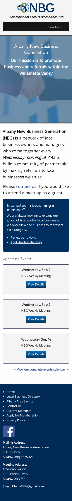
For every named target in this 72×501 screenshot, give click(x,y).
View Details (36, 284)
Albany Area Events (19, 401)
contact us (26, 186)
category (20, 230)
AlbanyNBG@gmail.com (27, 486)
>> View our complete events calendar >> (41, 369)
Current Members (18, 411)
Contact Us (14, 406)
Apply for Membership (26, 242)
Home (10, 392)
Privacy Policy (15, 420)
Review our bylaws (23, 237)
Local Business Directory (23, 397)
